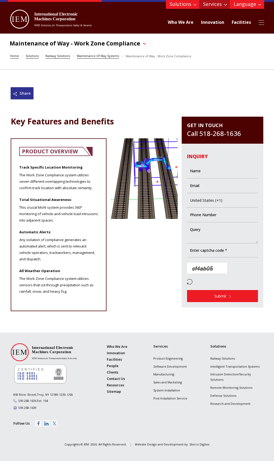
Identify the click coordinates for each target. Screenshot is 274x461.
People (113, 365)
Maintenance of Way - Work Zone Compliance (158, 56)
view (22, 93)
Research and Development (230, 404)
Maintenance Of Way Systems (98, 56)
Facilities (241, 22)
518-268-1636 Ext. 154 (33, 401)
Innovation (212, 22)
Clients (112, 372)
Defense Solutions (223, 396)
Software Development (170, 366)
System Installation (166, 390)
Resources (115, 385)
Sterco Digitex (199, 444)
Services (212, 4)
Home (14, 56)
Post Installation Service (170, 398)
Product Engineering (168, 358)
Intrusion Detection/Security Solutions (230, 377)
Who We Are (180, 22)
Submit (220, 296)
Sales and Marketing (167, 382)
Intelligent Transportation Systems (235, 366)
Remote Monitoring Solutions (231, 388)
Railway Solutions (57, 56)
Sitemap (114, 391)
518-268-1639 (27, 408)
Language (245, 4)
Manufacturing (163, 374)
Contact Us (116, 378)
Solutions (180, 4)
